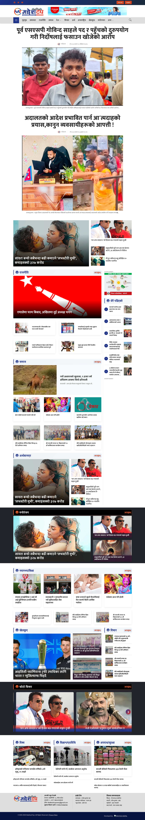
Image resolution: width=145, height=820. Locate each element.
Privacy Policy (53, 815)
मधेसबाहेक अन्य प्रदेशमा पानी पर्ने (63, 782)
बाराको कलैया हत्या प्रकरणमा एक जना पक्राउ (115, 309)
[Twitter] (18, 2)
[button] (16, 20)
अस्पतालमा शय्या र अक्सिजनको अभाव (115, 321)
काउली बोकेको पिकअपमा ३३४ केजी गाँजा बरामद (111, 770)
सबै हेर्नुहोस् (97, 272)
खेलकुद (92, 20)
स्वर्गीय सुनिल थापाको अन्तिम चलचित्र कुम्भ (42, 728)
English (128, 2)
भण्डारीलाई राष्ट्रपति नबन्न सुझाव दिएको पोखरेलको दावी (87, 328)
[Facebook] (14, 2)
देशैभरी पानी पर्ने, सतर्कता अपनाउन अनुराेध (71, 769)
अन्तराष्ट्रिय (82, 20)
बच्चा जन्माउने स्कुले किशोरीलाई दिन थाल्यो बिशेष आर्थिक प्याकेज (87, 599)
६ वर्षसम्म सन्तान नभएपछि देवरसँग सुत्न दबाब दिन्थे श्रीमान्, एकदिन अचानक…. (115, 371)
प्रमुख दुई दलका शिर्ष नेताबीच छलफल (86, 346)
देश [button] (57, 20)
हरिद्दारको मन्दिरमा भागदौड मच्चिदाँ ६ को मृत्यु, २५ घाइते (30, 770)
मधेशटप (63, 44)
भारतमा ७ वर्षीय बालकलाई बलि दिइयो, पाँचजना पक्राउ (29, 785)
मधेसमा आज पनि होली (52, 415)
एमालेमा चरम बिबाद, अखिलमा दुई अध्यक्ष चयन (44, 312)
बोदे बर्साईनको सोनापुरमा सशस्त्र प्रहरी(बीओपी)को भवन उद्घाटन (86, 444)
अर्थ (73, 20)
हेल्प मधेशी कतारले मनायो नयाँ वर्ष (25, 415)
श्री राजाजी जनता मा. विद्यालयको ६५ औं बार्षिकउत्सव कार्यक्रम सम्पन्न (57, 444)
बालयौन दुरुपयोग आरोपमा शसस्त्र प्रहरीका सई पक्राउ (87, 416)
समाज (51, 20)
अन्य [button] (109, 20)
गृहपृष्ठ (24, 20)
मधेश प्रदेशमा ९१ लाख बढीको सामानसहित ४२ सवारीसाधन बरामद (111, 786)
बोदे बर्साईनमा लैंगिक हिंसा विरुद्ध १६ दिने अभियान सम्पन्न (26, 444)
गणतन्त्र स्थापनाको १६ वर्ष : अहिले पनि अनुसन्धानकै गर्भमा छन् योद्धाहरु (122, 638)
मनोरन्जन (101, 20)
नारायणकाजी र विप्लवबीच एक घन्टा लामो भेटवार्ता (41, 328)
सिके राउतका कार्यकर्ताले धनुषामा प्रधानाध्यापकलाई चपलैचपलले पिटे (115, 345)
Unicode (120, 2)
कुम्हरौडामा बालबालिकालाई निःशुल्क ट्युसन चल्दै (40, 617)
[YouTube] (22, 2)
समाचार (33, 20)
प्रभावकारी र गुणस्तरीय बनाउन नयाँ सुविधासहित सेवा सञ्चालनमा (57, 599)
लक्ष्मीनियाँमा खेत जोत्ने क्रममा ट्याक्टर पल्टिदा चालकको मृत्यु (115, 358)
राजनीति (42, 20)
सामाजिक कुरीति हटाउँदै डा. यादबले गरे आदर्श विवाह (115, 333)
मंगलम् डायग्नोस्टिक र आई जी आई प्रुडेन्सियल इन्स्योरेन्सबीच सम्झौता (26, 599)
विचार (66, 20)
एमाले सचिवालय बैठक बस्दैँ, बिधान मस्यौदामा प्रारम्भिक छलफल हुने (42, 346)
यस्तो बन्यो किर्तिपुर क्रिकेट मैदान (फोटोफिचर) (103, 728)
